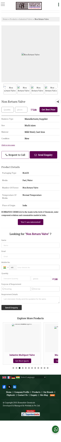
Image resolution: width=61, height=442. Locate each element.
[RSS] (52, 395)
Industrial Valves (26, 19)
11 (44, 368)
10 (41, 368)
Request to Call (16, 154)
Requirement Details (9, 294)
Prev (5, 88)
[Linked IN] (14, 386)
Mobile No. (5, 262)
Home (5, 19)
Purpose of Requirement (11, 284)
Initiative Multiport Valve (16, 354)
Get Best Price (48, 109)
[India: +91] (5, 267)
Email (3, 251)
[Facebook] (4, 386)
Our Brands (48, 392)
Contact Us (23, 395)
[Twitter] (9, 386)
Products (13, 19)
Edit (35, 109)
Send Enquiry (45, 154)
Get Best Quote (16, 360)
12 (48, 368)
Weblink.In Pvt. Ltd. (32, 405)
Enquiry (33, 395)
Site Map (44, 395)
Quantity (4, 273)
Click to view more (8, 145)
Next (56, 88)
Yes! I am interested (30, 222)
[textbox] (21, 109)
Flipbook (11, 395)
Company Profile (21, 392)
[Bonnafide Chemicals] (29, 5)
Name (3, 240)
